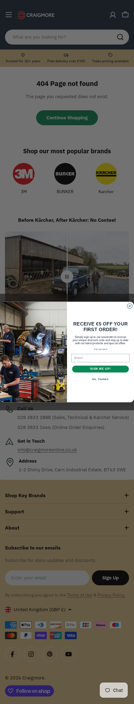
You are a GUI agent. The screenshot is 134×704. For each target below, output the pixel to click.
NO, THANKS (100, 379)
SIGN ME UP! (100, 369)
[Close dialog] (129, 306)
